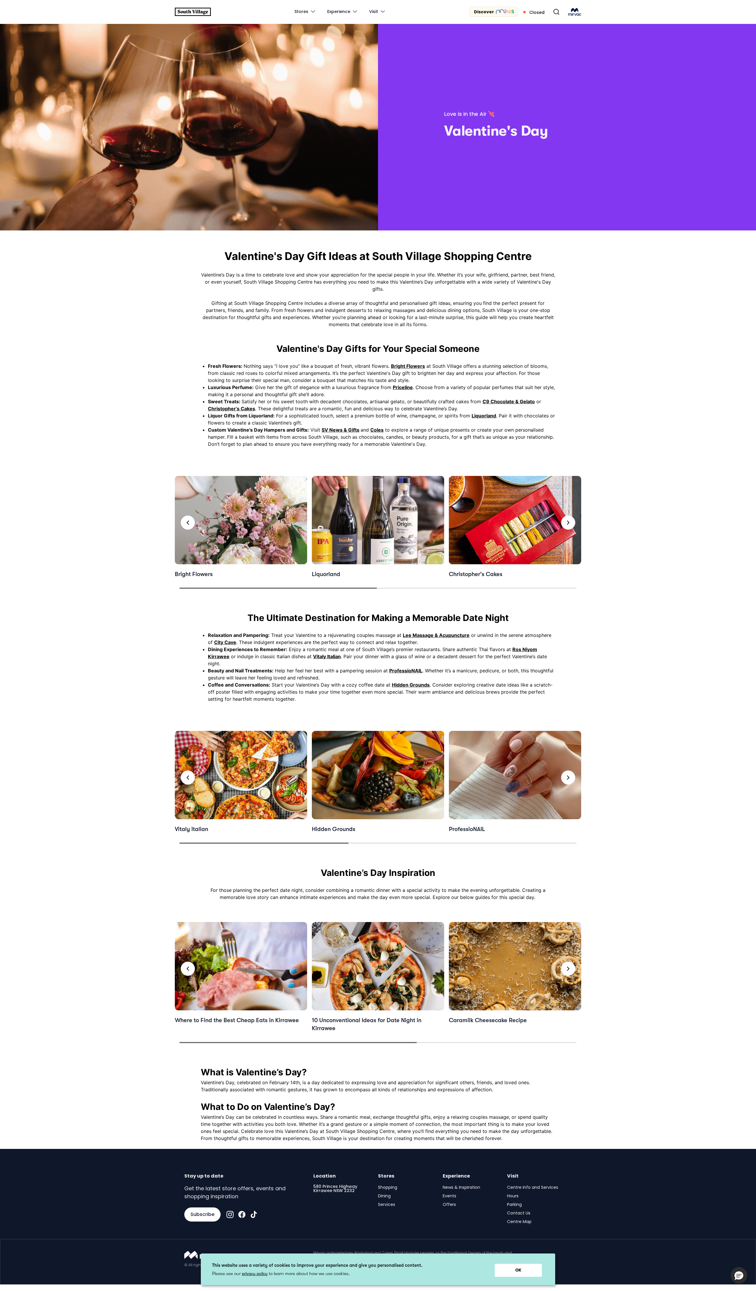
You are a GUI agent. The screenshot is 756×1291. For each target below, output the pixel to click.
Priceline (403, 387)
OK (518, 1270)
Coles (377, 430)
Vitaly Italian (327, 656)
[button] (739, 1275)
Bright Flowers (408, 366)
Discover (484, 11)
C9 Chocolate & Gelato (509, 401)
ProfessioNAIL (405, 671)
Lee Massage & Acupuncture (436, 635)
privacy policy (255, 1273)
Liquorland (484, 416)
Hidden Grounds (411, 685)
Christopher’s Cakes (231, 409)
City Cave (225, 642)
